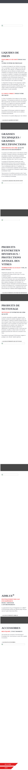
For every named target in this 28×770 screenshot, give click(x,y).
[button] (9, 764)
